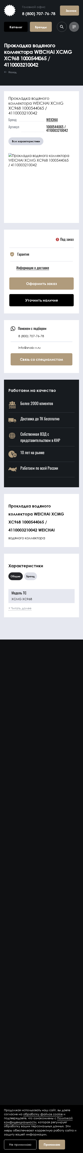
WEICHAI (52, 119)
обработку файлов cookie (43, 1114)
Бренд (30, 576)
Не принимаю (20, 1144)
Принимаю (52, 1144)
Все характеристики (26, 141)
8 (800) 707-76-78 (38, 13)
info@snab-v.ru (29, 347)
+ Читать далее (19, 608)
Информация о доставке (32, 267)
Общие (16, 576)
